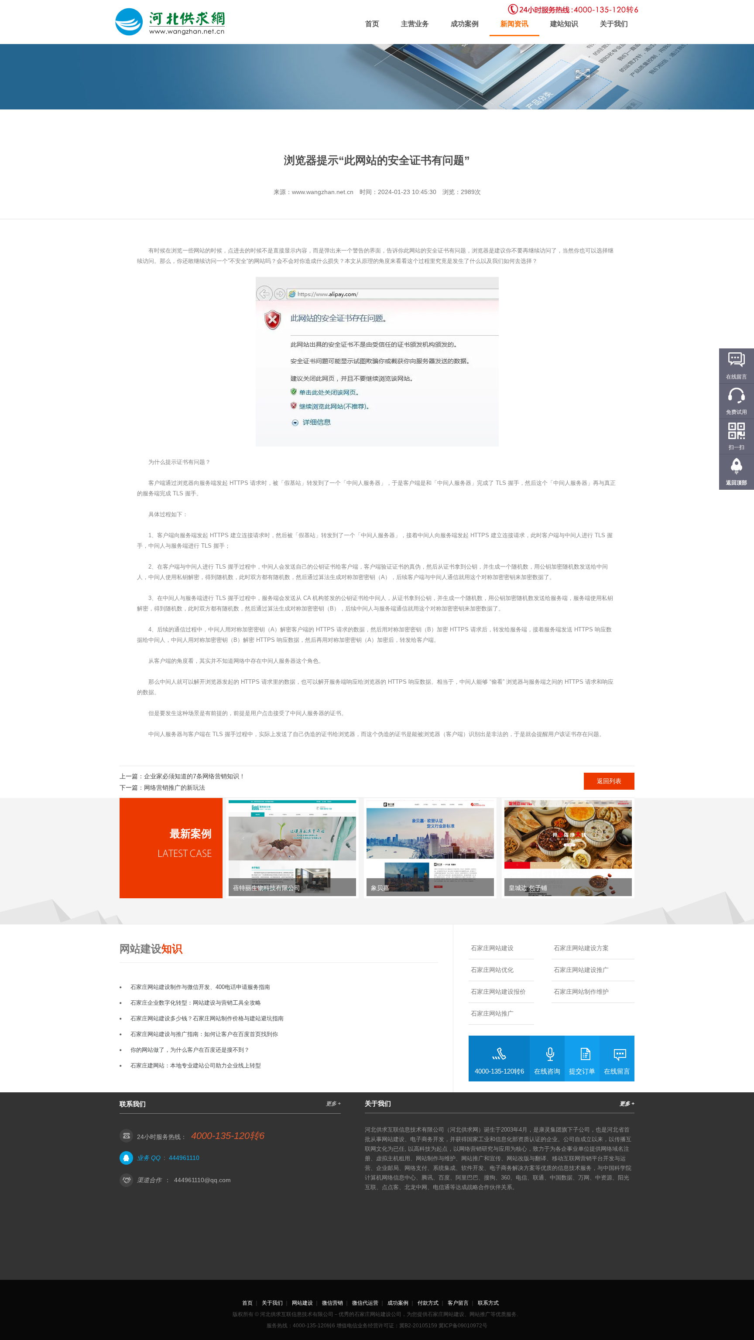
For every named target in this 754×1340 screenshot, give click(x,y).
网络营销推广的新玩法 (174, 787)
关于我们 (614, 23)
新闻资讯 (514, 23)
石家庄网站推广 (492, 1013)
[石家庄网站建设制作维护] (172, 22)
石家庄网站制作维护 (581, 991)
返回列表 (609, 780)
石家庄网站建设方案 (581, 947)
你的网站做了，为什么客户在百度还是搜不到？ (190, 1050)
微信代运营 (365, 1303)
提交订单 (582, 1071)
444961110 (184, 1157)
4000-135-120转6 (499, 1071)
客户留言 (458, 1303)
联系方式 (488, 1303)
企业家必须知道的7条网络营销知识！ (194, 776)
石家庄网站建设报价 (498, 991)
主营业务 (415, 23)
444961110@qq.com (202, 1179)
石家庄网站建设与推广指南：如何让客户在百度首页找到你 (204, 1034)
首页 (372, 23)
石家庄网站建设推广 (581, 969)
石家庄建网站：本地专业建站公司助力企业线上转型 (195, 1065)
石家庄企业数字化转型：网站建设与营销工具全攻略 (195, 1002)
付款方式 (428, 1303)
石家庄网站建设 (492, 947)
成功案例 (465, 23)
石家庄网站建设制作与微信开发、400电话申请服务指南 (200, 987)
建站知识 (564, 23)
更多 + (333, 1104)
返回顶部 (736, 483)
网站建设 (302, 1303)
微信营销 (332, 1303)
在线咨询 (547, 1071)
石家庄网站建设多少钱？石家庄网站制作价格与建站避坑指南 (207, 1018)
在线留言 (617, 1071)
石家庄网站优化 (492, 969)
